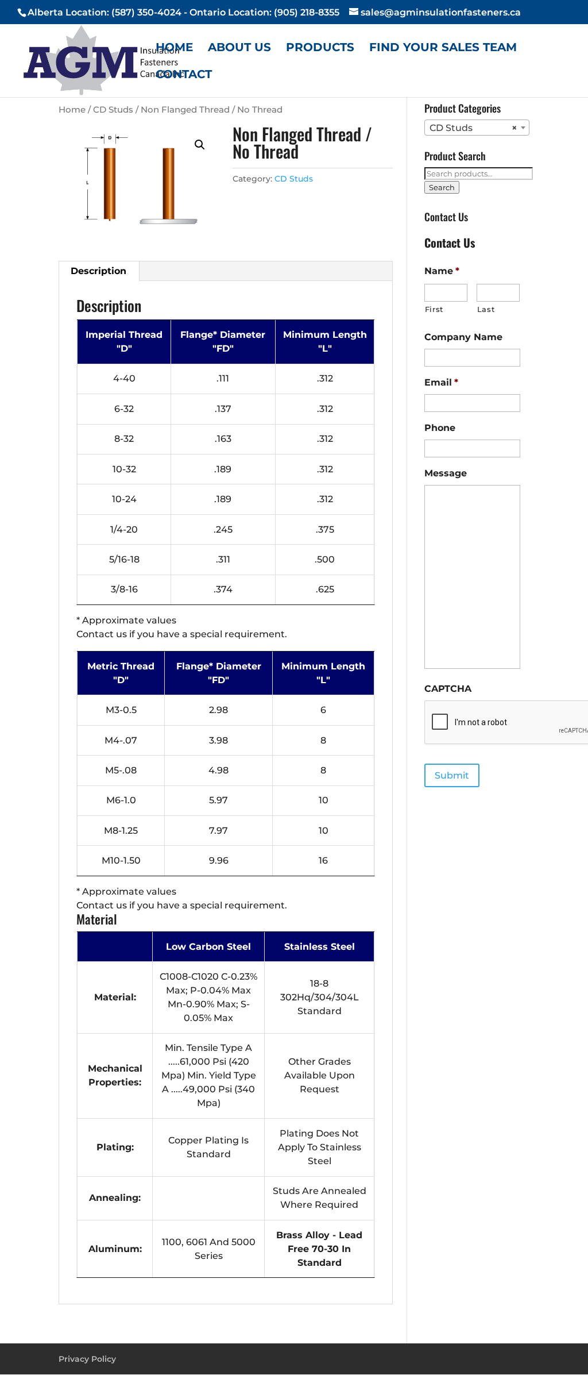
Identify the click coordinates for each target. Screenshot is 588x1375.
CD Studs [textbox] (473, 127)
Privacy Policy (87, 1359)
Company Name (463, 337)
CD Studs (113, 110)
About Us (239, 48)
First (434, 309)
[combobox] (476, 128)
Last (486, 309)
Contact (184, 75)
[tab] (99, 271)
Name (441, 270)
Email (441, 382)
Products (320, 48)
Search (442, 187)
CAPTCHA (447, 688)
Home (174, 48)
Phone (439, 427)
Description (98, 270)
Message (445, 473)
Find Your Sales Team (443, 48)
